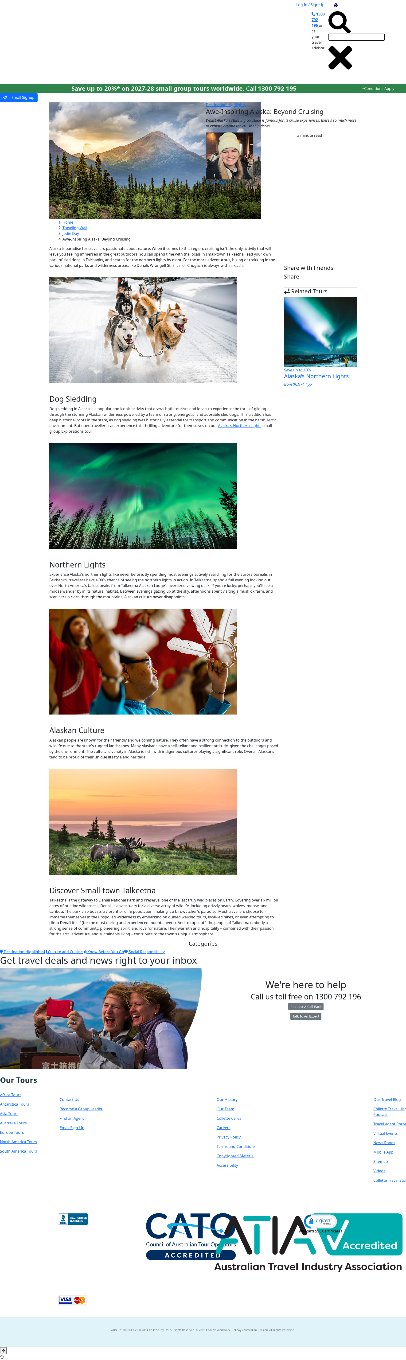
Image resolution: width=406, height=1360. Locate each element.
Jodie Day (70, 233)
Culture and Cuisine (65, 951)
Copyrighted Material (235, 1155)
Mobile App (383, 1152)
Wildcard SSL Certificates (320, 1231)
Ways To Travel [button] (143, 43)
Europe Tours (12, 1132)
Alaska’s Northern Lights (240, 425)
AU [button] (341, 4)
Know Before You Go (105, 951)
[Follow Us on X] (14, 1072)
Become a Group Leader (81, 1108)
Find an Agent (72, 1118)
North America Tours (18, 1141)
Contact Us (69, 1099)
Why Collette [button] (181, 43)
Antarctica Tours (14, 1104)
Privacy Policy (229, 1137)
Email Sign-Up (72, 1127)
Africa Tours (10, 1094)
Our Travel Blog (387, 1099)
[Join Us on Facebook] (5, 1072)
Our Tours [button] (108, 43)
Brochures (232, 43)
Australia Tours (13, 1123)
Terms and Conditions (236, 1146)
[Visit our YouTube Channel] (29, 1072)
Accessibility (227, 1165)
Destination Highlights (226, 104)
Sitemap (380, 1161)
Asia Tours (9, 1113)
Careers (223, 1127)
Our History (227, 1099)
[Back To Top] (3, 1350)
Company (233, 1085)
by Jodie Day (216, 182)
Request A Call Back (305, 1006)
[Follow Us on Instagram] (10, 1072)
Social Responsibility (146, 951)
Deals (210, 43)
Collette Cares (229, 1118)
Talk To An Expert (306, 1016)
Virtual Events (385, 1133)
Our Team (225, 1108)
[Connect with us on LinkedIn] (19, 1072)
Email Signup (23, 97)
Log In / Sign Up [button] (310, 4)
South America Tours (18, 1151)
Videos (379, 1170)
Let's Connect (83, 1085)
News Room (384, 1142)
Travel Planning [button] (264, 43)
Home (67, 222)
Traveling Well (74, 227)
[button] (320, 1221)
